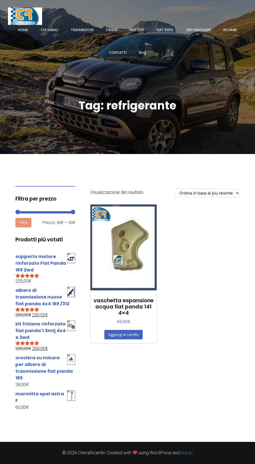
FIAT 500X (165, 29)
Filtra (23, 222)
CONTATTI (118, 52)
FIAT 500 (137, 29)
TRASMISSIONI (82, 29)
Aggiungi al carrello (123, 334)
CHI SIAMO (49, 29)
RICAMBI (230, 29)
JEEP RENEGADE (198, 29)
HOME (23, 29)
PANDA (111, 29)
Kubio (187, 453)
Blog (142, 52)
